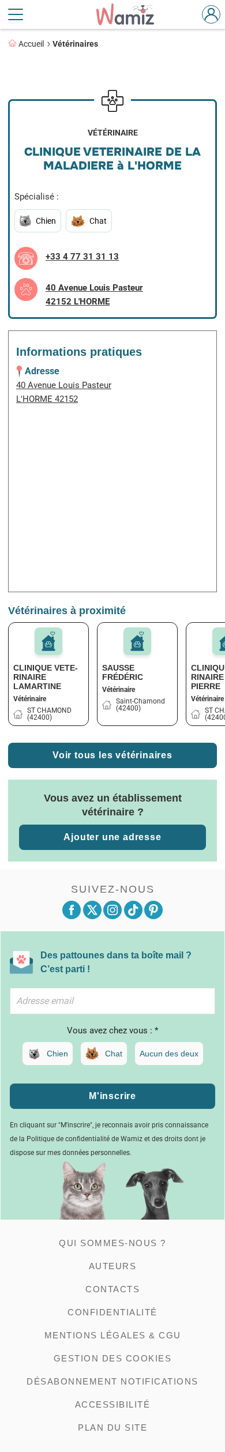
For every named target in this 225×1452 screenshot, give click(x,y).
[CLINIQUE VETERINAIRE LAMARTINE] (48, 641)
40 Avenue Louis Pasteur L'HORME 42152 (63, 392)
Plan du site (112, 1427)
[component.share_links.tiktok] (133, 910)
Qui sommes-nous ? (112, 1243)
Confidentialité (113, 1312)
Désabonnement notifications (112, 1381)
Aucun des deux (169, 1053)
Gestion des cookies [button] (113, 1358)
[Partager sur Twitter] (92, 910)
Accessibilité (113, 1404)
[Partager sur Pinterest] (153, 910)
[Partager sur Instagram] (112, 910)
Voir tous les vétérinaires (112, 755)
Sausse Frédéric (122, 672)
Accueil (31, 43)
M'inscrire (112, 1096)
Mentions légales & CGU (112, 1335)
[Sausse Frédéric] (137, 641)
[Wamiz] (131, 14)
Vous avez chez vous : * (112, 1030)
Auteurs (113, 1266)
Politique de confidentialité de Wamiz (84, 1139)
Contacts (112, 1289)
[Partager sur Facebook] (71, 910)
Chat (113, 1053)
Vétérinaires (75, 43)
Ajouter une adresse (112, 837)
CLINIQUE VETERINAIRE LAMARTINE (45, 677)
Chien (57, 1053)
